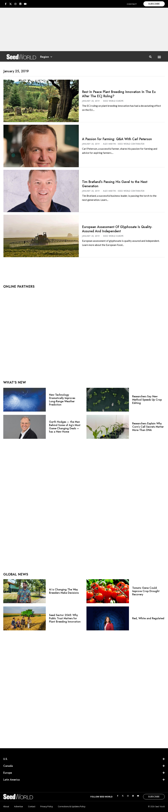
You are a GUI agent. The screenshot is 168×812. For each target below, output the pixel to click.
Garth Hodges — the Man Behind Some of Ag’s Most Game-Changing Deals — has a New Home (64, 427)
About (6, 806)
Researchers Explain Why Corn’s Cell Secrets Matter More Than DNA (148, 427)
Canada (8, 766)
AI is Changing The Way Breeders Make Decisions (64, 591)
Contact (31, 806)
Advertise (18, 806)
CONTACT (132, 4)
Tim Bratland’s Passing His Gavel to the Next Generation (114, 183)
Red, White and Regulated (148, 618)
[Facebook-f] (5, 4)
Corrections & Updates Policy (71, 806)
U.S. (5, 759)
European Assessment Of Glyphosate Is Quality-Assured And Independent (117, 229)
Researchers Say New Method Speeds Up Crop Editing (147, 400)
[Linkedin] (20, 4)
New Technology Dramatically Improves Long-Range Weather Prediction (62, 399)
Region (44, 57)
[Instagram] (15, 4)
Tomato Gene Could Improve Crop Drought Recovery (145, 591)
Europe (7, 773)
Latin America (11, 780)
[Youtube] (25, 4)
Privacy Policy (46, 806)
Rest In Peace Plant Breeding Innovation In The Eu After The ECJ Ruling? (119, 94)
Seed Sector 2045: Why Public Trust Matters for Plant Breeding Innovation (65, 618)
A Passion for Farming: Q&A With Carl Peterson (117, 139)
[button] (159, 56)
